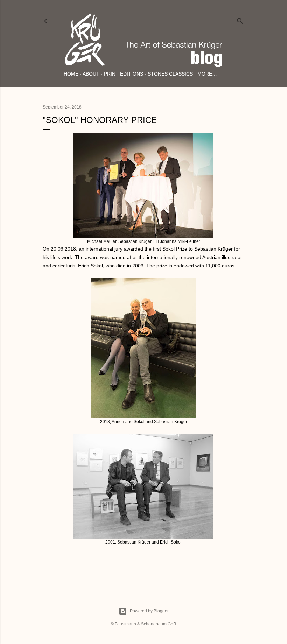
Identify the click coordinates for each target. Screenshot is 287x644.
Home (71, 74)
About (91, 74)
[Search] (240, 19)
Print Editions (123, 74)
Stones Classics (170, 74)
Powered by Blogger (149, 611)
